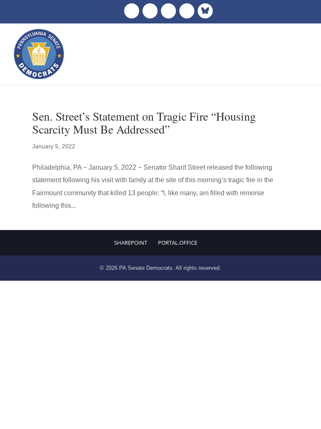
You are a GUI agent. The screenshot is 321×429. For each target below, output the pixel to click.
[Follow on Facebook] (131, 10)
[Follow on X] (150, 10)
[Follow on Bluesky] (205, 10)
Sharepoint (130, 242)
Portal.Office (177, 242)
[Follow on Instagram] (168, 10)
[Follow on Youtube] (186, 10)
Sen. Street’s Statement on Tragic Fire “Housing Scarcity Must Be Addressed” (144, 122)
